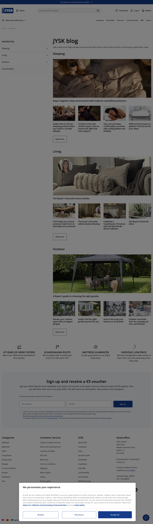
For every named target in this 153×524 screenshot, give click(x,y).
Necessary (79, 515)
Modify (41, 515)
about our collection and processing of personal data (44, 505)
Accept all (115, 515)
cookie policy (79, 505)
